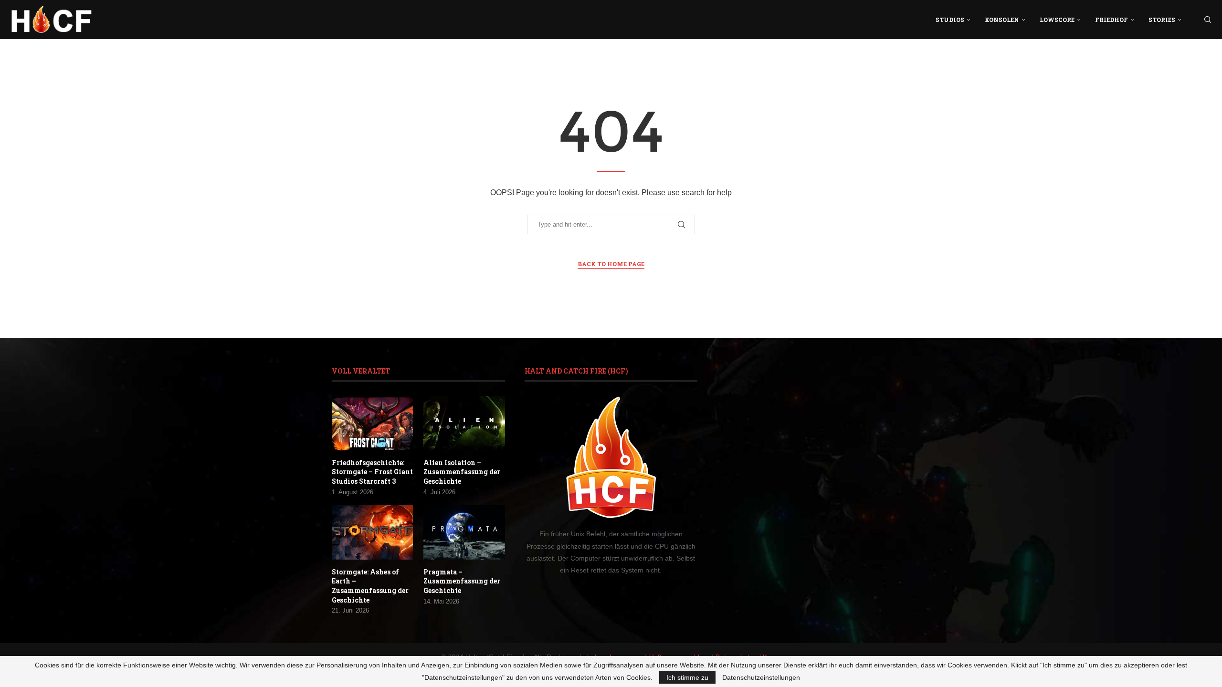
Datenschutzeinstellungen (761, 677)
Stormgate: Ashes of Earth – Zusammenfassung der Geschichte (370, 585)
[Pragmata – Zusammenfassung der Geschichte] (464, 532)
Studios (950, 19)
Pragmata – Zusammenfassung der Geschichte (461, 581)
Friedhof (1111, 19)
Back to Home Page (611, 264)
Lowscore (1057, 19)
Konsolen (1002, 19)
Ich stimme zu (687, 677)
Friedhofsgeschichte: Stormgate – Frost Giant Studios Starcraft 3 (372, 472)
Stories (1161, 19)
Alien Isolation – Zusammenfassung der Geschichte (461, 472)
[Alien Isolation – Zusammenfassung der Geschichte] (464, 423)
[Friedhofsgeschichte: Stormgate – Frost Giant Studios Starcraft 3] (372, 423)
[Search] (1207, 19)
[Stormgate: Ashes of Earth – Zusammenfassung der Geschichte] (372, 532)
